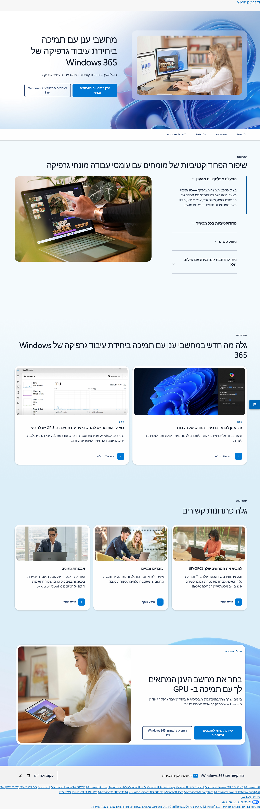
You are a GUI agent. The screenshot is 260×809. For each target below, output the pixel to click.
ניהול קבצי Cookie (180, 806)
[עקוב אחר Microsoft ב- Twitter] (20, 775)
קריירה (123, 792)
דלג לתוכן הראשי (248, 2)
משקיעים (65, 792)
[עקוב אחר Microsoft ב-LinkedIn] (28, 775)
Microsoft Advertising (160, 787)
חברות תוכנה (155, 792)
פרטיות (197, 806)
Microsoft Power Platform (231, 792)
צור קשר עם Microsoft (217, 806)
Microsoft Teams (215, 787)
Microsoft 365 (136, 787)
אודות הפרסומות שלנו (115, 806)
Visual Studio (137, 792)
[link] (241, 136)
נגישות (95, 806)
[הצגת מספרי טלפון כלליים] (255, 404)
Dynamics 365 (117, 787)
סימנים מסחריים (140, 806)
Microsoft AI (252, 787)
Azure (103, 787)
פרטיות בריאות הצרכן (246, 806)
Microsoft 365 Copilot (190, 787)
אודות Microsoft (108, 792)
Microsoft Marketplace (198, 792)
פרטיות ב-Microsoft (84, 792)
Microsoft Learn (61, 787)
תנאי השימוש (160, 806)
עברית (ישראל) (250, 797)
